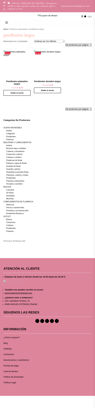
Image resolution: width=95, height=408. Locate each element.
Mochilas (10, 199)
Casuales (10, 190)
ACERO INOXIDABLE (12, 128)
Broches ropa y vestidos (16, 148)
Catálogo (7, 349)
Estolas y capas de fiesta (16, 163)
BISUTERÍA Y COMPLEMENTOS (17, 142)
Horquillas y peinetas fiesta (17, 172)
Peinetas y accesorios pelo (17, 211)
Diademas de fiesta (14, 160)
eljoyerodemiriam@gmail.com (75, 6)
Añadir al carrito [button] (17, 93)
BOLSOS (7, 187)
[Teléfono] (52, 321)
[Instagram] (42, 321)
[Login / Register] (82, 16)
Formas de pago (11, 366)
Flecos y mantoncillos (15, 208)
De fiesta (10, 193)
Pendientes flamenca (15, 213)
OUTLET (7, 216)
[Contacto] (57, 321)
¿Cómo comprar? (11, 337)
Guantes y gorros (13, 169)
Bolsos (9, 219)
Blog (5, 343)
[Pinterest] (47, 321)
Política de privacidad (13, 377)
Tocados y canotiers (14, 184)
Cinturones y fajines (14, 154)
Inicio (5, 29)
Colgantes (10, 134)
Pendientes (11, 137)
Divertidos (10, 196)
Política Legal (9, 382)
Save (8, 53)
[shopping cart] (85, 16)
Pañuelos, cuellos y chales (17, 175)
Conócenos (8, 354)
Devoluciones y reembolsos (16, 360)
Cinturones (10, 222)
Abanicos (10, 205)
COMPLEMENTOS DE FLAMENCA (18, 202)
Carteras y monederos (15, 151)
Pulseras (10, 139)
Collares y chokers (14, 157)
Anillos (9, 131)
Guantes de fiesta (13, 166)
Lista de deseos (10, 371)
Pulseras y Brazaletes (15, 181)
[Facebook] (37, 321)
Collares (9, 225)
